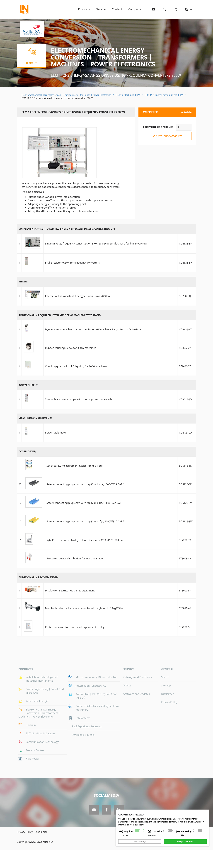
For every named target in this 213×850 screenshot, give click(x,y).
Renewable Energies (37, 701)
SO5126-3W (186, 521)
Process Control (35, 750)
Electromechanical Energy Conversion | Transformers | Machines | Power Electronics (103, 57)
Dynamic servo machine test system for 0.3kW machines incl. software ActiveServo (93, 329)
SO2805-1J (185, 296)
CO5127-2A (185, 432)
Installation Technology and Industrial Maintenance (42, 678)
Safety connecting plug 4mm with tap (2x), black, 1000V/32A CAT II (85, 484)
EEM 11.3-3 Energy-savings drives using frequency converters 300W (116, 75)
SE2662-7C (185, 366)
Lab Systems (83, 718)
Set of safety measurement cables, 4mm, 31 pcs (74, 465)
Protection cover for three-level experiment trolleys (75, 627)
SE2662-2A (185, 348)
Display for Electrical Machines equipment (70, 590)
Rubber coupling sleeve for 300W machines (70, 348)
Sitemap (166, 685)
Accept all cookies (185, 841)
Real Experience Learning (87, 726)
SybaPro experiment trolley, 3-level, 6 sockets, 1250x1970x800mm (84, 540)
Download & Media (83, 735)
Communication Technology (42, 742)
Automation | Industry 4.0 (91, 685)
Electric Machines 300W (128, 94)
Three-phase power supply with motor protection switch (78, 399)
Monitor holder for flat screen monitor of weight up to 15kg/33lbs (84, 608)
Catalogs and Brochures (137, 677)
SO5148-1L (185, 465)
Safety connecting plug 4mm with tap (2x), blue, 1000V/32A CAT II (84, 503)
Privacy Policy (169, 702)
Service (101, 9)
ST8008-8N (185, 558)
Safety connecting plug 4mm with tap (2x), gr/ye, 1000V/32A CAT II (85, 521)
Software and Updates (136, 694)
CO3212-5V (185, 399)
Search (165, 677)
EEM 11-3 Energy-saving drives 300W (164, 94)
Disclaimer (167, 694)
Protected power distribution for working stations (76, 558)
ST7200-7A (185, 540)
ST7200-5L (185, 627)
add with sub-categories (167, 136)
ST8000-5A (185, 590)
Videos (127, 685)
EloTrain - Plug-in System (40, 733)
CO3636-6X (185, 329)
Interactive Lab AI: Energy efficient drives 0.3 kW (77, 296)
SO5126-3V (185, 503)
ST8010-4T (185, 608)
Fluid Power (32, 758)
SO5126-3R (185, 484)
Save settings (140, 841)
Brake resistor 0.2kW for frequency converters (72, 262)
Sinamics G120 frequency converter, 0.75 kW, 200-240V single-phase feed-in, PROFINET (96, 243)
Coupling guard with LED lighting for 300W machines (76, 366)
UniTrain (31, 725)
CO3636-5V (185, 262)
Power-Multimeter (56, 432)
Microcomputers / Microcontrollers (97, 677)
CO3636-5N (185, 243)
